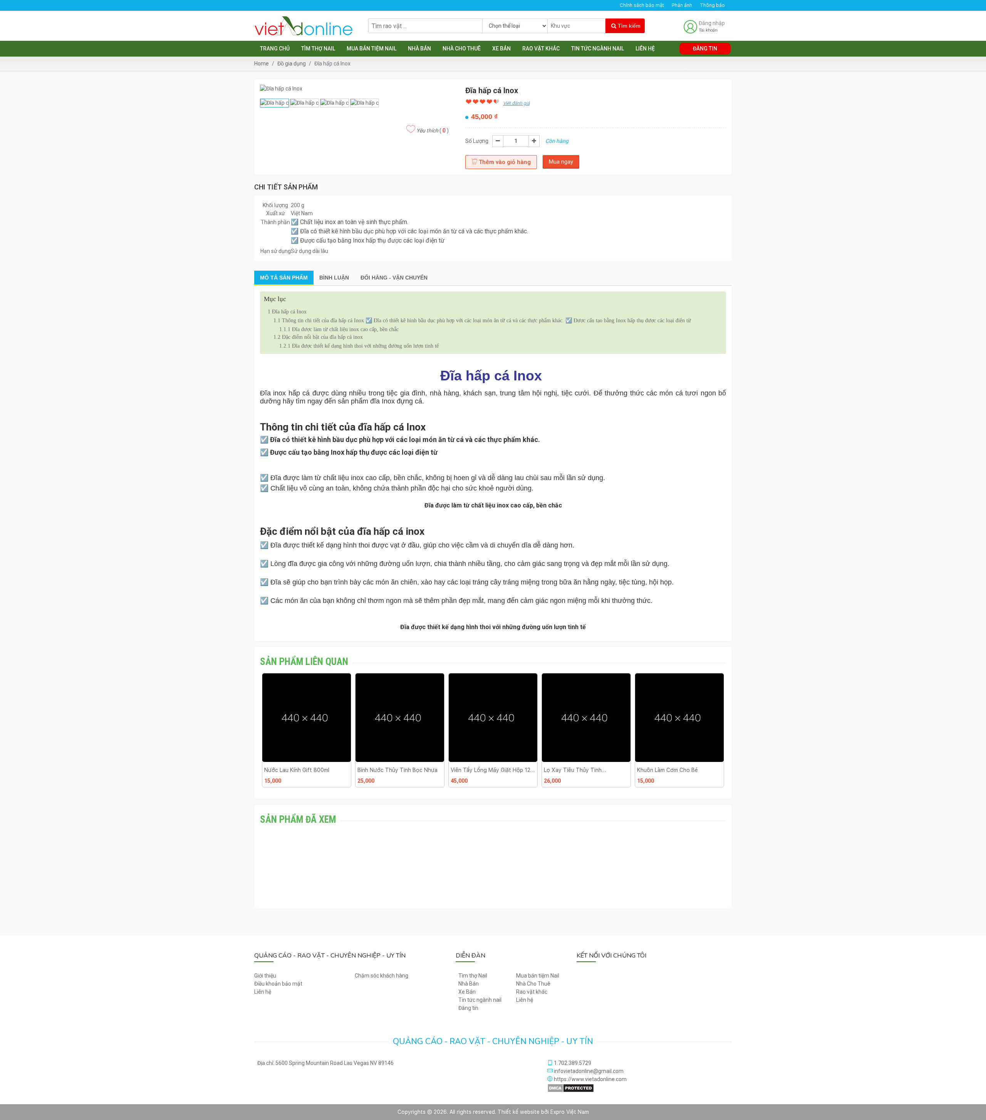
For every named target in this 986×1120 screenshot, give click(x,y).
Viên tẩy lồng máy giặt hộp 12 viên (397, 770)
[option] (306, 733)
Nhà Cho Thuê (462, 48)
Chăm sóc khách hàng (381, 976)
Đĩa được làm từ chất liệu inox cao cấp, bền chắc (339, 329)
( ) (432, 130)
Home (261, 63)
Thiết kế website (519, 1112)
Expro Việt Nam (569, 1112)
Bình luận (334, 278)
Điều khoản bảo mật (278, 984)
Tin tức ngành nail (597, 48)
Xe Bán (501, 48)
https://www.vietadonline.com (590, 1079)
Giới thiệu (265, 976)
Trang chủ (275, 48)
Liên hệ (645, 48)
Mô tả (284, 278)
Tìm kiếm (628, 26)
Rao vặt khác (541, 48)
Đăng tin (705, 48)
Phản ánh (682, 5)
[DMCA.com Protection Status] (570, 1088)
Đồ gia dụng (291, 63)
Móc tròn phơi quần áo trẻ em (677, 770)
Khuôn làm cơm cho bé (574, 770)
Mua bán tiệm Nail (371, 48)
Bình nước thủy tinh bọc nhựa (304, 770)
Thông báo (712, 5)
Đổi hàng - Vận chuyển (394, 278)
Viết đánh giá (516, 103)
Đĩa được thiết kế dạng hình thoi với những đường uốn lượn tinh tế (359, 346)
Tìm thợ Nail (318, 48)
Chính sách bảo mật (642, 5)
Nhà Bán (419, 48)
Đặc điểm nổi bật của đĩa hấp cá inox (318, 337)
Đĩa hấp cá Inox (288, 312)
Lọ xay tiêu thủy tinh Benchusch (479, 770)
